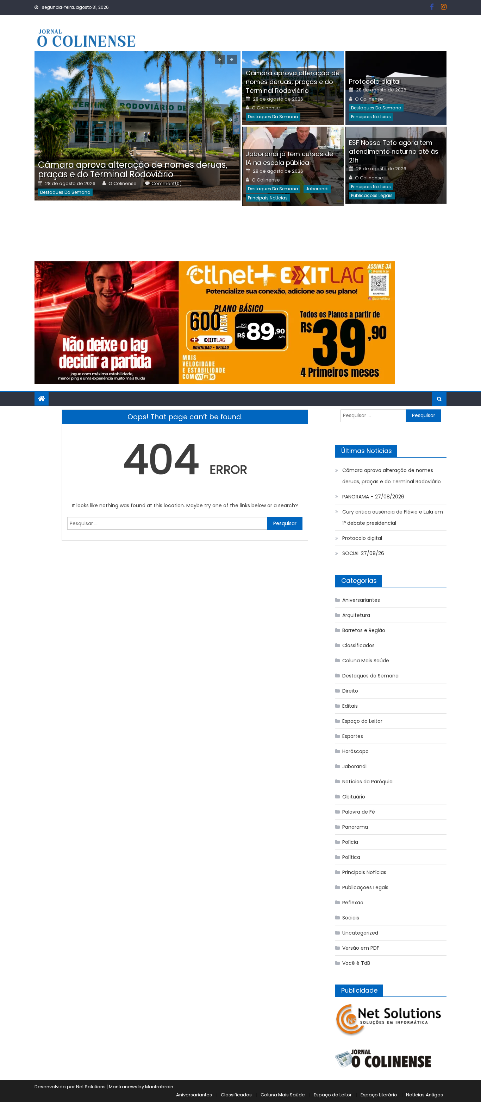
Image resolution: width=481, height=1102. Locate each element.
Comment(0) (166, 183)
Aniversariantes (361, 600)
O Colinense (122, 183)
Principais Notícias (371, 117)
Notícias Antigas (424, 1094)
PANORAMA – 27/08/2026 (373, 496)
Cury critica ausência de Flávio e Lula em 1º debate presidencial (392, 517)
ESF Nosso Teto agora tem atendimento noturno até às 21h (393, 151)
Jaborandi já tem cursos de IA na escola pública (289, 158)
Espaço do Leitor (362, 721)
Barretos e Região (363, 630)
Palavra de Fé (358, 811)
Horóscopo (355, 751)
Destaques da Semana (65, 192)
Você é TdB (356, 963)
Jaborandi (317, 189)
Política (351, 857)
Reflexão (352, 902)
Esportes (352, 736)
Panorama (355, 826)
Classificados (358, 645)
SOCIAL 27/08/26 (363, 553)
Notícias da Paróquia (367, 781)
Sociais (350, 917)
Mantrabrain (159, 1086)
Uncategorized (360, 932)
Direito (350, 690)
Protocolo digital (375, 81)
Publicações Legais (372, 195)
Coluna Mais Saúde (365, 660)
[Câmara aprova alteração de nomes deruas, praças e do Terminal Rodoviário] (138, 125)
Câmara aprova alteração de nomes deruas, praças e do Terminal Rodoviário (132, 169)
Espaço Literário (379, 1094)
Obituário (353, 796)
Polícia (350, 842)
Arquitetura (356, 615)
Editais (350, 705)
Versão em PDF (360, 947)
